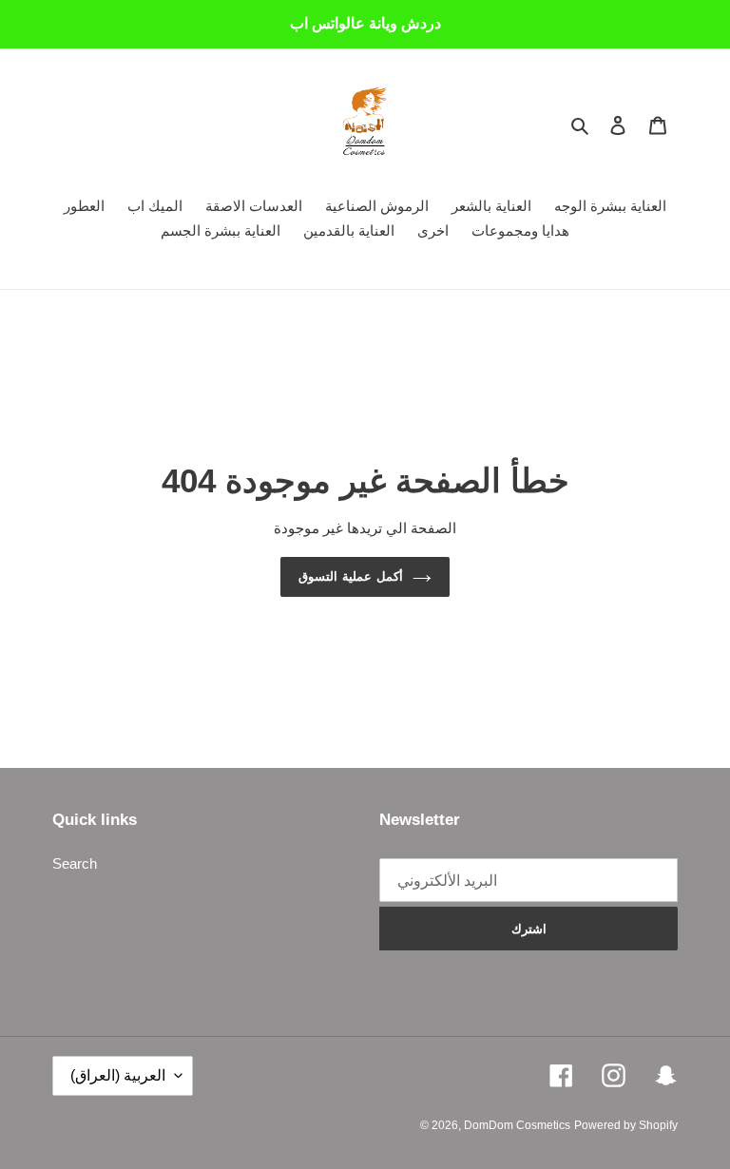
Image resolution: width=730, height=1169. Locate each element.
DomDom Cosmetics (517, 1125)
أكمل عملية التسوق (350, 576)
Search (74, 863)
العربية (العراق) (117, 1075)
